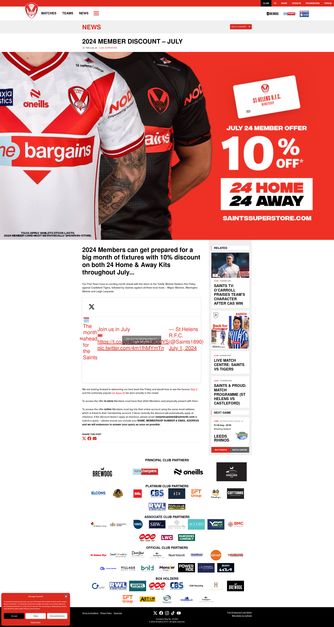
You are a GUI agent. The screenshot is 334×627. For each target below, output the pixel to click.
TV (275, 3)
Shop (284, 3)
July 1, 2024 (183, 347)
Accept (14, 616)
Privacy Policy (36, 622)
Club (266, 3)
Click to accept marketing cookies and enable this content (141, 340)
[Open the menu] (96, 14)
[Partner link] (102, 471)
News (83, 13)
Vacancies (118, 613)
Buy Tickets (221, 449)
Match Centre (239, 449)
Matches (48, 13)
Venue (328, 3)
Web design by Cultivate (242, 615)
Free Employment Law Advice (239, 612)
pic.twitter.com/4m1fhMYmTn (130, 347)
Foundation (313, 3)
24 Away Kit (118, 392)
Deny (35, 616)
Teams (67, 13)
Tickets (296, 3)
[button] (66, 596)
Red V (194, 389)
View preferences (57, 616)
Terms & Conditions (90, 613)
